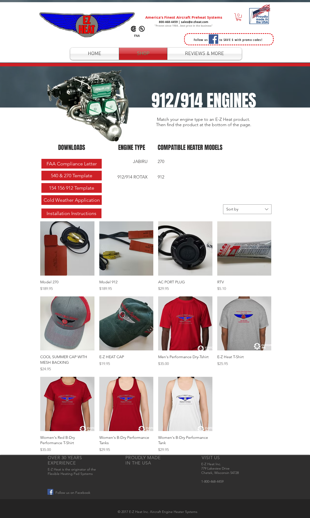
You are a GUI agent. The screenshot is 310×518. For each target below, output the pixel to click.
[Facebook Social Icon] (50, 492)
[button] (238, 17)
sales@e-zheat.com (194, 22)
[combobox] (247, 209)
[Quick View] (67, 248)
